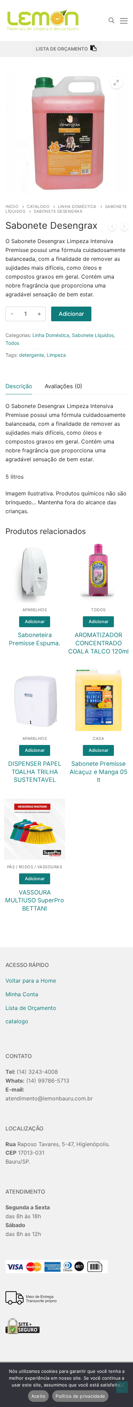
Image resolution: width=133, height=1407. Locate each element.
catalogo (38, 206)
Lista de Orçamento (30, 1007)
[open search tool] (111, 20)
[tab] (18, 386)
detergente (31, 355)
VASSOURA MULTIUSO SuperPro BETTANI (34, 900)
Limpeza (56, 355)
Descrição (18, 386)
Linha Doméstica (77, 206)
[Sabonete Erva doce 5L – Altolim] (124, 228)
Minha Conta (21, 994)
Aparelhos (35, 609)
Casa (98, 738)
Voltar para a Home (30, 980)
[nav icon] (124, 20)
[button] (116, 82)
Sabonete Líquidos (93, 335)
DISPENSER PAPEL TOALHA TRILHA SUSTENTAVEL (34, 772)
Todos (12, 343)
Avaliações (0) (63, 386)
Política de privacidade (80, 1396)
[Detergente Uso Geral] (112, 228)
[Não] (122, 1387)
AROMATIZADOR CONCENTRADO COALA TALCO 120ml (98, 643)
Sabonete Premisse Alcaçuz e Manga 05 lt (99, 772)
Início (11, 206)
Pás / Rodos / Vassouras (34, 866)
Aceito (38, 1396)
